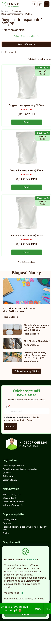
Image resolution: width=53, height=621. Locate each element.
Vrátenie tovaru (10, 480)
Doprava (7, 523)
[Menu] (46, 4)
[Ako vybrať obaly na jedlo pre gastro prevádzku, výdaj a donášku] (12, 329)
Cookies (7, 472)
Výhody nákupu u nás (13, 505)
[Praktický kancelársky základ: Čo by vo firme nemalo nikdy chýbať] (12, 357)
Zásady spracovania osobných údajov (21, 469)
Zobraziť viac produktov (25, 36)
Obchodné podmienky (13, 465)
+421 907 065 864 (33, 442)
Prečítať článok (10, 317)
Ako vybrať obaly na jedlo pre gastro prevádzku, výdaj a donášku (36, 327)
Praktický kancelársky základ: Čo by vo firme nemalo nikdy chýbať (35, 355)
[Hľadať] (34, 4)
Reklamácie (8, 476)
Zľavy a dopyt (9, 498)
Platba (6, 533)
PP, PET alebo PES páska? (37, 341)
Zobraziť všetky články (26, 371)
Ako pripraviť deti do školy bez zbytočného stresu (20, 310)
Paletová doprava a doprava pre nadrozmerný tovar (24, 528)
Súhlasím (25, 614)
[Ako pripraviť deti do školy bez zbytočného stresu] (26, 291)
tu (22, 592)
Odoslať (10, 426)
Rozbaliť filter (25, 44)
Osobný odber (10, 519)
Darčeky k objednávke (13, 501)
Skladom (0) (11, 52)
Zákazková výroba (11, 494)
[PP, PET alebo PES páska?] (12, 343)
